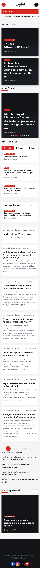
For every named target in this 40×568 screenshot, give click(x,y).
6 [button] (22, 135)
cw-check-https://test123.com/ (16, 156)
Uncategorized (10, 40)
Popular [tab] (9, 148)
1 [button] (11, 135)
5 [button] (20, 135)
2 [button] (13, 135)
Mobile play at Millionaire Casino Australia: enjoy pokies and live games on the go (18, 70)
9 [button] (28, 135)
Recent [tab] (33, 148)
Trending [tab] (21, 148)
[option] (20, 115)
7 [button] (24, 135)
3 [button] (16, 135)
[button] (31, 205)
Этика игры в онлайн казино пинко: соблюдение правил (19, 125)
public (7, 59)
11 (25, 448)
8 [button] (26, 135)
